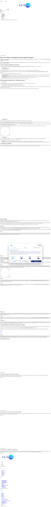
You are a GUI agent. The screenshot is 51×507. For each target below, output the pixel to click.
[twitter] (2, 331)
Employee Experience (4, 482)
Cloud (2, 484)
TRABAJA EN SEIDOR (5, 499)
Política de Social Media (5, 502)
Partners (3, 15)
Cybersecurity (3, 486)
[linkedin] (1, 331)
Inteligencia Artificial (4, 480)
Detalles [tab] (25, 247)
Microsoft (3, 493)
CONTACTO (3, 498)
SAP (2, 492)
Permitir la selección (25, 261)
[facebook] (0, 331)
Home (3, 18)
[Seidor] (25, 5)
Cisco (2, 497)
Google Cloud (3, 496)
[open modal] (5, 131)
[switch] (21, 258)
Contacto (3, 11)
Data (2, 483)
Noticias (3, 471)
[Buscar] (8, 9)
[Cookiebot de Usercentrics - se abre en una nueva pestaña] (38, 245)
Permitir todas (36, 261)
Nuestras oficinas (4, 472)
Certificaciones (3, 474)
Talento (3, 16)
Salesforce (3, 495)
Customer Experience (4, 481)
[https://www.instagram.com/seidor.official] (2, 463)
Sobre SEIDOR (4, 470)
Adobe (2, 494)
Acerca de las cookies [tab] (37, 247)
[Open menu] (1, 12)
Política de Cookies (4, 501)
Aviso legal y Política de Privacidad (6, 500)
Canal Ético (3, 503)
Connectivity (3, 485)
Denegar (15, 261)
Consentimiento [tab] (14, 247)
